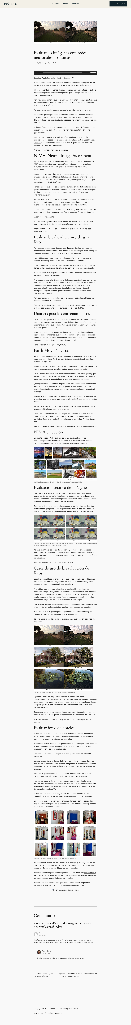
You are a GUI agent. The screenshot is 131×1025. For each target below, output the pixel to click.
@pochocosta (59, 130)
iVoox (74, 78)
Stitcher (67, 78)
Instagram (67, 1009)
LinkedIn (74, 1009)
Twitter (86, 127)
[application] (65, 73)
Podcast (75, 4)
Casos (65, 4)
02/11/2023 (42, 935)
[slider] (93, 73)
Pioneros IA (118, 4)
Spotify (59, 78)
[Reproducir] (36, 73)
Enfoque (55, 4)
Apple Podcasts (48, 78)
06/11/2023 (46, 953)
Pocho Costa (10, 4)
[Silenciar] (89, 73)
